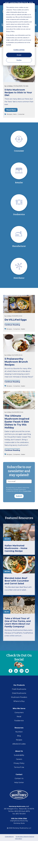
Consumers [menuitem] (19, 712)
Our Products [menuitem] (19, 685)
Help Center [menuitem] (19, 782)
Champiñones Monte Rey (19, 821)
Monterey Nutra (19, 823)
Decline (19, 60)
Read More (11, 110)
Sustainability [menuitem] (19, 755)
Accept (19, 55)
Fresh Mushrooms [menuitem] (19, 689)
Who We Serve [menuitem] (19, 708)
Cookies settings (19, 50)
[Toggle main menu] (35, 10)
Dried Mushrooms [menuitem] (19, 693)
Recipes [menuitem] (19, 740)
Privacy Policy (27, 491)
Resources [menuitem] (19, 728)
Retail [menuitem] (19, 716)
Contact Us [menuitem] (19, 778)
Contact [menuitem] (19, 774)
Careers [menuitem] (19, 759)
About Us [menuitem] (19, 751)
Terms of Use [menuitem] (19, 767)
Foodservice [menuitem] (19, 721)
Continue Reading (12, 325)
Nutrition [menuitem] (19, 732)
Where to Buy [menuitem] (19, 701)
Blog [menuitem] (19, 736)
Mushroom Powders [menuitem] (19, 697)
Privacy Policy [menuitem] (19, 763)
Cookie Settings (9, 836)
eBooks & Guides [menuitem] (19, 744)
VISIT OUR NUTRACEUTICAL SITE (19, 3)
